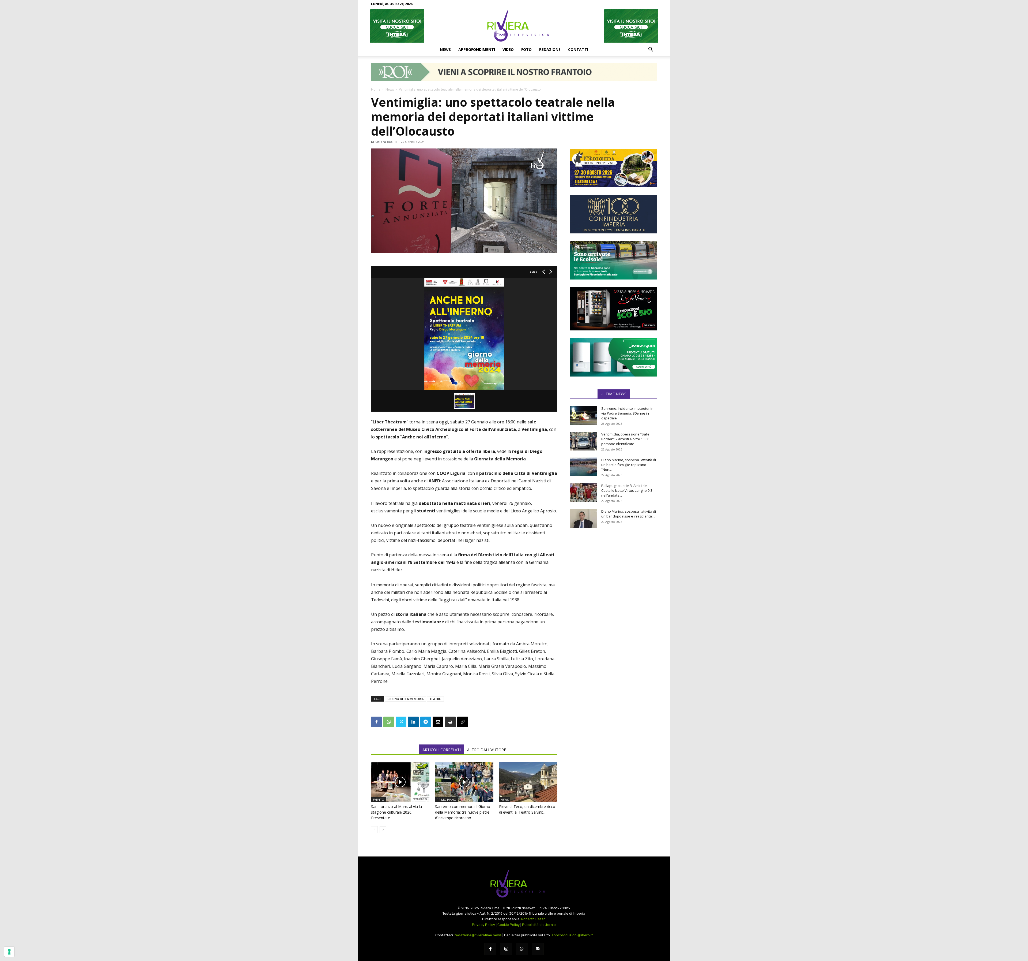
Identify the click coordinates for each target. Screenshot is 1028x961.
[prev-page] (374, 829)
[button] (650, 50)
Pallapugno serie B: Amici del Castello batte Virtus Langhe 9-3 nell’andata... (626, 490)
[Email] (438, 722)
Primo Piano (446, 800)
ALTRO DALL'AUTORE (486, 749)
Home (375, 89)
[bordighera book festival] (613, 168)
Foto (526, 49)
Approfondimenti (476, 49)
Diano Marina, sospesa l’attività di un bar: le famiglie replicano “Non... (628, 464)
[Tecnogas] (613, 357)
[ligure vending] (613, 308)
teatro (435, 699)
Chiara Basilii (386, 142)
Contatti (578, 49)
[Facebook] (376, 722)
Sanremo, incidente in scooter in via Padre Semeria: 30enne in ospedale (627, 413)
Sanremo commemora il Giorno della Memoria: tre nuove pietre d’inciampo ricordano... (462, 812)
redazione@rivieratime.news (478, 935)
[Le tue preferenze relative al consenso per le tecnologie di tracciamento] (9, 952)
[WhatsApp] (388, 722)
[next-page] (383, 829)
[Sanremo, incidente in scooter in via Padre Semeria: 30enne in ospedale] (583, 415)
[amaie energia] (613, 260)
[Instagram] (506, 949)
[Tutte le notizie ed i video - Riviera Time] (514, 883)
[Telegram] (425, 722)
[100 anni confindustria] (613, 214)
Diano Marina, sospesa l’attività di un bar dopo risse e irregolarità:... (628, 514)
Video (508, 49)
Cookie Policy (508, 925)
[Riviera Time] (514, 25)
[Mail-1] (538, 949)
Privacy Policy (483, 925)
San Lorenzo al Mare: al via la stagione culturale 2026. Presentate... (396, 812)
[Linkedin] (413, 722)
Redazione (550, 49)
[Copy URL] (462, 722)
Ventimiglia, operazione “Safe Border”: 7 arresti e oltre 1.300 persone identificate (625, 439)
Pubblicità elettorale (539, 925)
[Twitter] (401, 722)
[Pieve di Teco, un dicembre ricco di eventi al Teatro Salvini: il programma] (528, 782)
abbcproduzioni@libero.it (572, 935)
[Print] (450, 722)
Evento (378, 800)
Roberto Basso (533, 919)
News (445, 49)
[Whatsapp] (522, 949)
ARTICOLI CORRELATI (441, 749)
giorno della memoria (405, 699)
